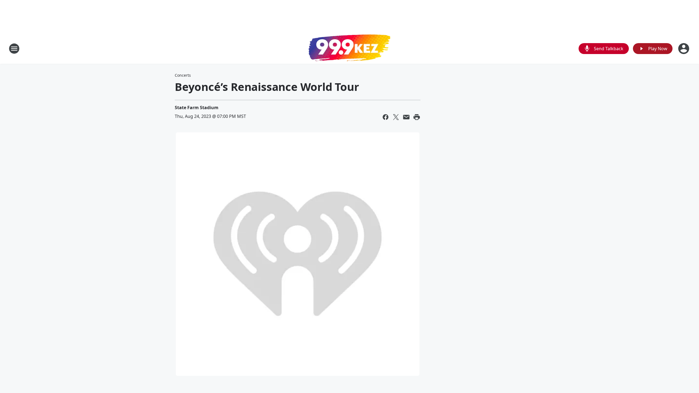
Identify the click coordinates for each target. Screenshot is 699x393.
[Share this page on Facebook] (385, 117)
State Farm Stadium (196, 108)
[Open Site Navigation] (14, 48)
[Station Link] (349, 48)
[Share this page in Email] (406, 117)
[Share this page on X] (396, 117)
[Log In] (684, 48)
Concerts (183, 75)
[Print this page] (416, 117)
